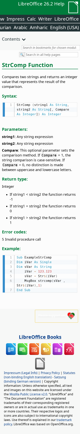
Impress (16, 19)
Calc (31, 19)
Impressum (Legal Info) (20, 373)
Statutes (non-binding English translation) (39, 375)
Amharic (39, 27)
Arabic (20, 27)
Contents (11, 39)
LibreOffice (66, 19)
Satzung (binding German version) (35, 379)
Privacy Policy (50, 373)
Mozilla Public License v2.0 (28, 394)
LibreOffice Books (40, 337)
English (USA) (64, 27)
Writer (45, 19)
